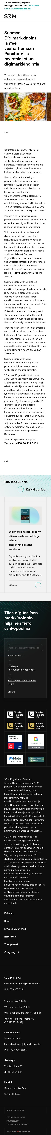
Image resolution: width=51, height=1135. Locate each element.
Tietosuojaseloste (16, 1117)
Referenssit (10, 936)
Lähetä (11, 691)
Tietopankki (11, 944)
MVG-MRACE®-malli (15, 928)
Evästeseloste (14, 1121)
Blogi (7, 921)
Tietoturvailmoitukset (18, 1125)
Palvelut (8, 913)
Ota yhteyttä (11, 952)
